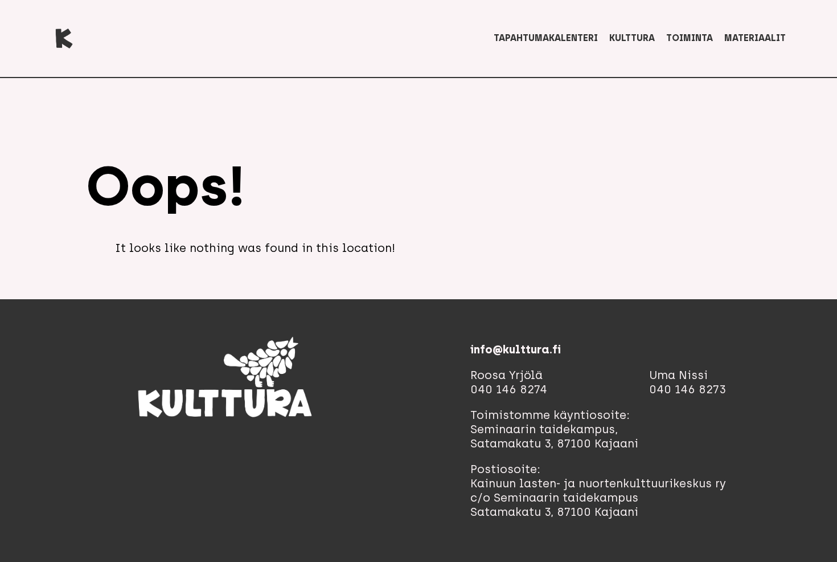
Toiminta (689, 37)
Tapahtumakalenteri (546, 37)
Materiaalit (755, 37)
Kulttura (632, 37)
